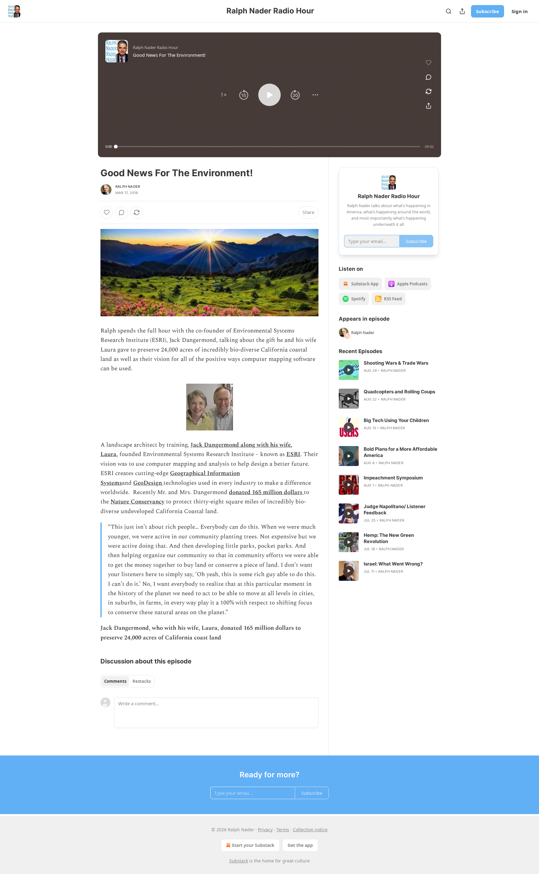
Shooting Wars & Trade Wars (396, 363)
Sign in (520, 11)
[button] (223, 95)
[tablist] (127, 681)
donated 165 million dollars (266, 492)
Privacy (265, 830)
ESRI (293, 454)
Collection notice (310, 830)
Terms (282, 830)
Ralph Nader (127, 186)
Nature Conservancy (137, 501)
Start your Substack (253, 845)
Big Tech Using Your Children (396, 420)
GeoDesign (148, 483)
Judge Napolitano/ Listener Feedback (394, 509)
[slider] (268, 146)
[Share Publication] (462, 11)
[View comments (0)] (429, 77)
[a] (349, 370)
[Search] (448, 11)
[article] (388, 369)
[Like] (106, 212)
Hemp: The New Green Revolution (389, 538)
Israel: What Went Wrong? (393, 564)
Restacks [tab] (142, 681)
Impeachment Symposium (393, 478)
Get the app (300, 845)
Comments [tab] (115, 681)
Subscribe (487, 11)
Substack (238, 861)
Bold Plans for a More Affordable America (400, 452)
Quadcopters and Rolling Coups (399, 392)
